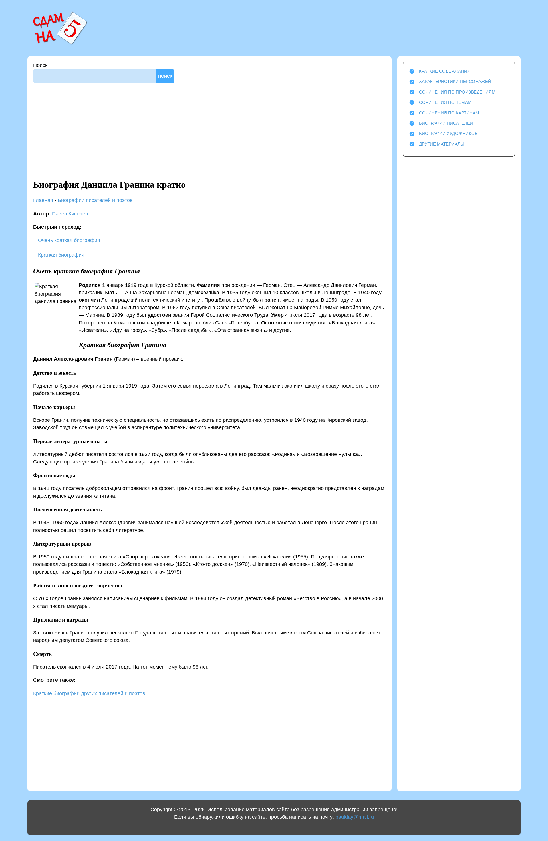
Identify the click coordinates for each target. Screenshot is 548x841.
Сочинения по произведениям (457, 92)
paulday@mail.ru (354, 817)
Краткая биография (60, 255)
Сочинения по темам (445, 102)
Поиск (40, 65)
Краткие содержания (444, 71)
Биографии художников (448, 133)
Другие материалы (441, 144)
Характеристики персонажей (455, 81)
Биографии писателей (446, 123)
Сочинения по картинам (449, 112)
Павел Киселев (70, 214)
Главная (43, 200)
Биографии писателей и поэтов (95, 200)
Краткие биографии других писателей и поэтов (89, 693)
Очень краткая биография (68, 240)
